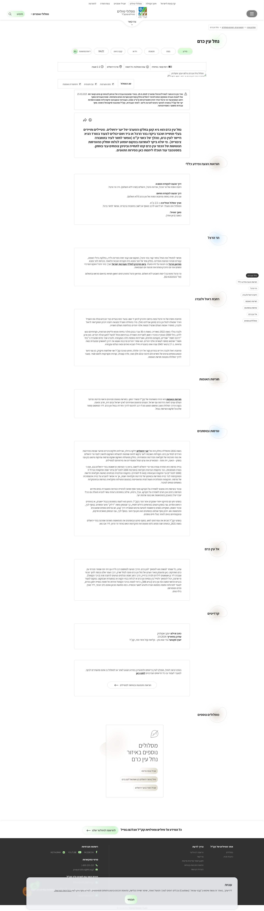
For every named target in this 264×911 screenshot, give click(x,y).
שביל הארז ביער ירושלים (145, 787)
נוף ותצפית (89, 84)
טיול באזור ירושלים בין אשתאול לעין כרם (139, 779)
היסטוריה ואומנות (70, 84)
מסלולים (229, 852)
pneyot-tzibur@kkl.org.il (85, 869)
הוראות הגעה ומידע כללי (246, 281)
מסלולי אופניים (41, 14)
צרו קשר (132, 21)
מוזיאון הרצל (175, 264)
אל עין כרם (252, 314)
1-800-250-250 (89, 865)
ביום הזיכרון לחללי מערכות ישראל (129, 264)
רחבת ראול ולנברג (249, 294)
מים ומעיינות (105, 84)
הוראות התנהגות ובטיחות (194, 865)
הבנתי (131, 899)
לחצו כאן (140, 673)
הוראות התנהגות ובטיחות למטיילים (135, 686)
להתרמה (92, 3)
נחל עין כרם (251, 275)
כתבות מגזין (228, 856)
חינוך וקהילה (151, 3)
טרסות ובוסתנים (250, 307)
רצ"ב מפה (133, 99)
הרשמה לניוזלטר (197, 852)
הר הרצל (252, 288)
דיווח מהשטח (84, 51)
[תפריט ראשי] (252, 13)
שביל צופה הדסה (148, 770)
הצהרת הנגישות (197, 869)
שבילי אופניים (120, 3)
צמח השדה (105, 3)
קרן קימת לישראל (168, 3)
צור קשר (200, 856)
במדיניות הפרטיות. (62, 890)
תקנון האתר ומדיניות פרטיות (193, 860)
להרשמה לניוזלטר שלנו (104, 831)
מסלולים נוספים (250, 320)
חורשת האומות (250, 301)
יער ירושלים (115, 129)
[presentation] (185, 51)
